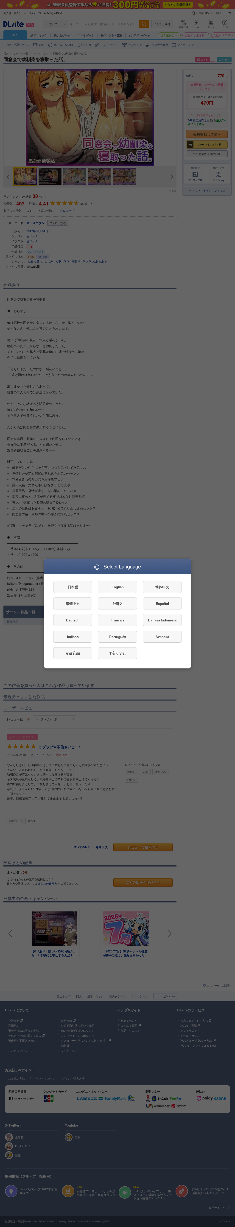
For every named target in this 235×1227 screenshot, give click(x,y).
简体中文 (162, 586)
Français (117, 620)
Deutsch (72, 620)
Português (117, 636)
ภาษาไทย (73, 653)
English (118, 586)
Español (162, 603)
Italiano (73, 636)
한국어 (117, 603)
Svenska (162, 636)
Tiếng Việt (117, 653)
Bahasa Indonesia (162, 620)
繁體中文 (73, 603)
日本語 (73, 586)
